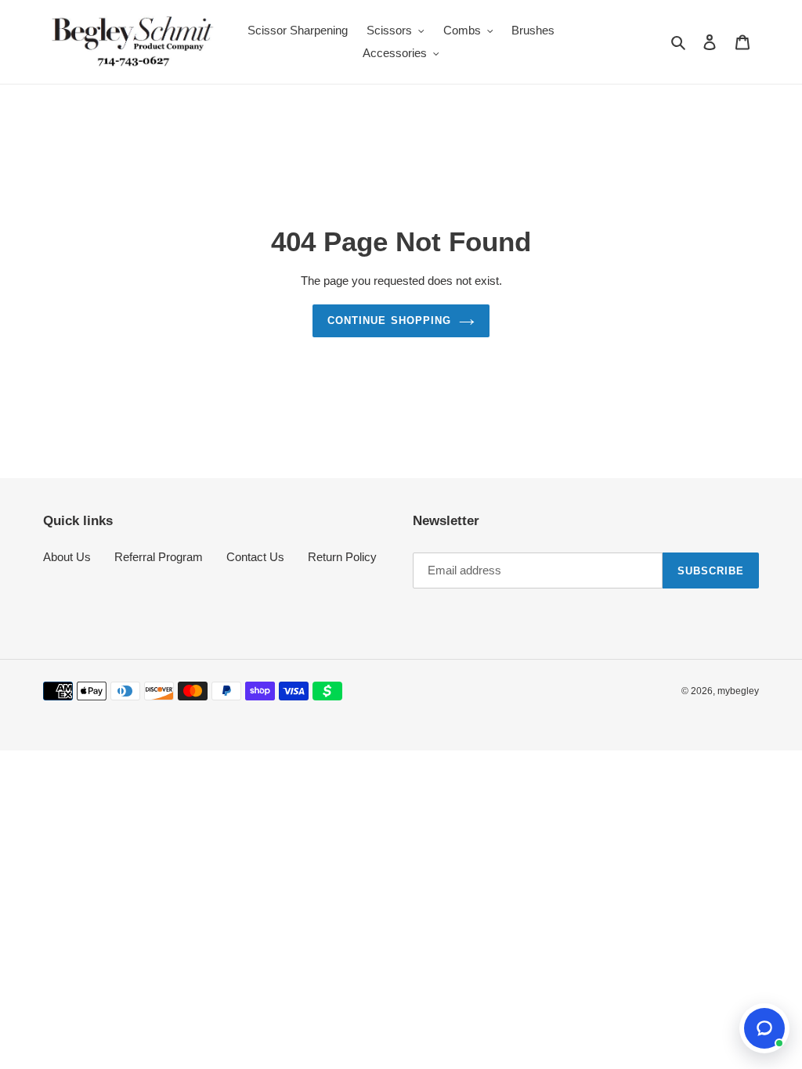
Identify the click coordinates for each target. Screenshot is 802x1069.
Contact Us (255, 556)
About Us (67, 556)
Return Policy (342, 556)
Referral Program (158, 556)
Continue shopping (389, 320)
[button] (764, 1028)
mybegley (738, 691)
